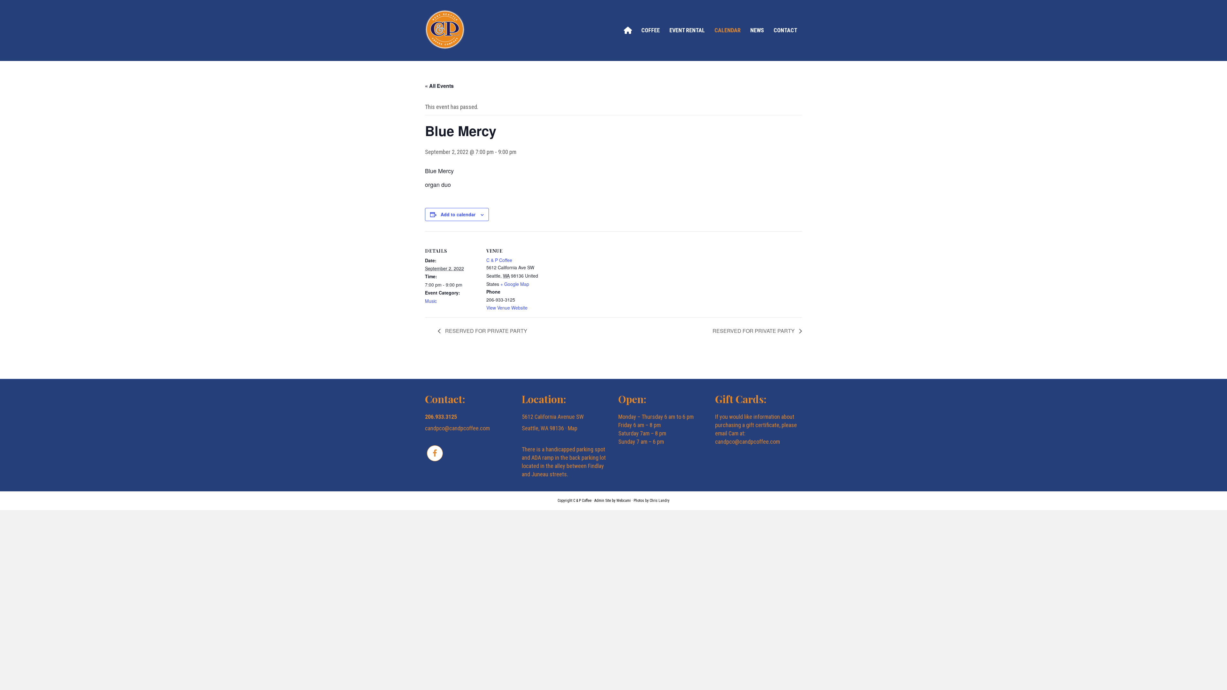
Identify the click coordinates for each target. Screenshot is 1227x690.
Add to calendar (458, 214)
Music (431, 301)
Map (572, 428)
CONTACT (785, 30)
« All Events (439, 85)
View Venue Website (507, 307)
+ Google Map (514, 284)
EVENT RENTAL (687, 30)
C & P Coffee (499, 260)
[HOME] (628, 30)
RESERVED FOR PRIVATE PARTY (485, 330)
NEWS (757, 30)
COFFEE (650, 30)
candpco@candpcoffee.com (457, 428)
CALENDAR (727, 30)
